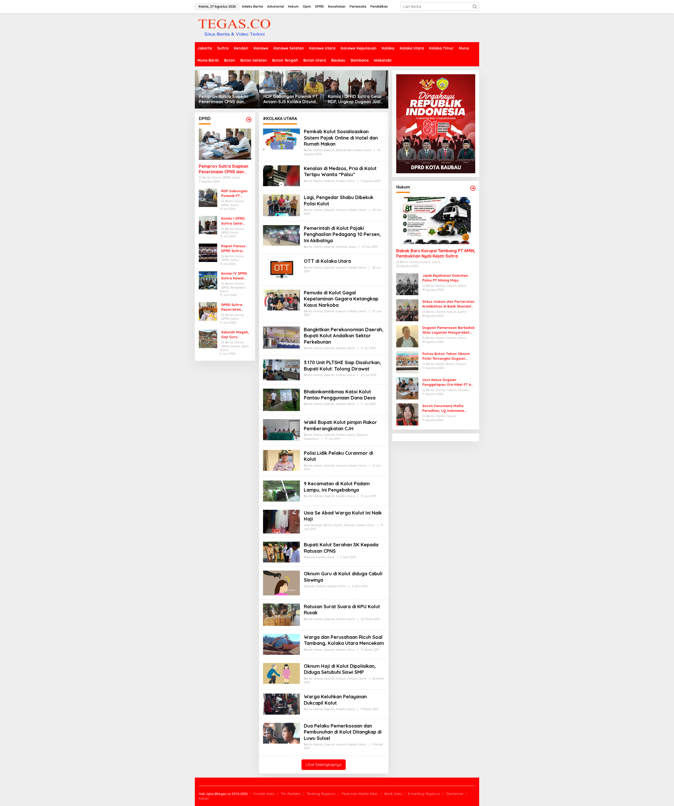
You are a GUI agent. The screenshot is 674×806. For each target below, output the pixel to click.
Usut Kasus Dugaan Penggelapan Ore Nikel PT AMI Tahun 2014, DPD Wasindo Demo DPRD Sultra (448, 382)
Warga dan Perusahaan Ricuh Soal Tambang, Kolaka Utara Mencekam (344, 640)
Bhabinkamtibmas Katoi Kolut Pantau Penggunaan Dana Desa (339, 395)
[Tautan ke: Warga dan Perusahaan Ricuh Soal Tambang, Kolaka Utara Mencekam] (281, 643)
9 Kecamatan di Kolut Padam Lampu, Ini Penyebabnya (337, 487)
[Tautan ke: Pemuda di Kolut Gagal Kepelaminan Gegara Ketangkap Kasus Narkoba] (281, 299)
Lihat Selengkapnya (323, 764)
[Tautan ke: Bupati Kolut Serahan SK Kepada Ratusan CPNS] (281, 551)
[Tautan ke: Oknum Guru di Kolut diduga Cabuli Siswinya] (281, 582)
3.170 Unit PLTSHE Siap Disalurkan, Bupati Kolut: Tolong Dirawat (342, 365)
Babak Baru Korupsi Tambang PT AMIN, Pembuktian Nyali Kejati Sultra (435, 253)
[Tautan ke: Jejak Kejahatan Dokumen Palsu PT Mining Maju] (407, 283)
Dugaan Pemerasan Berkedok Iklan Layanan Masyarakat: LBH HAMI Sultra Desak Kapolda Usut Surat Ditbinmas (448, 330)
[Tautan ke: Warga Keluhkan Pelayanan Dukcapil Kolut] (281, 703)
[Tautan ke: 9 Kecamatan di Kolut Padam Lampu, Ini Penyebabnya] (281, 490)
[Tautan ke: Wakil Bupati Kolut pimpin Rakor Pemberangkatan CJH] (281, 429)
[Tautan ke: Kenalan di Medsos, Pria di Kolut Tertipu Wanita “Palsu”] (281, 175)
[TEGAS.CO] (234, 27)
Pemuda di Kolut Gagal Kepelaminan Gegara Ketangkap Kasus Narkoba (341, 299)
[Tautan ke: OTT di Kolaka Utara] (281, 269)
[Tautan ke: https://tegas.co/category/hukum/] (473, 188)
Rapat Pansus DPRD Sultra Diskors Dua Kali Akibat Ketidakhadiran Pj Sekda (235, 248)
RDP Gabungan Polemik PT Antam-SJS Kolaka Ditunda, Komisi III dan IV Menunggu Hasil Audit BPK (291, 99)
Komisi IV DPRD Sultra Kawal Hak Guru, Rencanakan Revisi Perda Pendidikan (234, 275)
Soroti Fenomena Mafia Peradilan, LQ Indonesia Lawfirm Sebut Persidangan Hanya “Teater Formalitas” (446, 408)
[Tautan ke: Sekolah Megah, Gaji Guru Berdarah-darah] (208, 338)
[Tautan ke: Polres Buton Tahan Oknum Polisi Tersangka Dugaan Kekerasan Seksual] (407, 361)
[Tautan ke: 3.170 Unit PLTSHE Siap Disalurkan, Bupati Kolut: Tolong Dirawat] (281, 369)
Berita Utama (313, 150)
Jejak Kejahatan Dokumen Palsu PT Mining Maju (445, 277)
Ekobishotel (343, 150)
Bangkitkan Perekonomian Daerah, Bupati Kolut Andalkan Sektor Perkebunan (343, 336)
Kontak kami (264, 794)
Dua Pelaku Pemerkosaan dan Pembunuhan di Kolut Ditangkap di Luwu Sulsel (342, 732)
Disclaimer (454, 794)
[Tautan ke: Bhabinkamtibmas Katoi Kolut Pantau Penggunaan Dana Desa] (281, 399)
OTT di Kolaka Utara (327, 261)
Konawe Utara (346, 247)
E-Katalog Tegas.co (424, 794)
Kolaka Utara (362, 150)
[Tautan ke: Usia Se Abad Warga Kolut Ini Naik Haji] (281, 521)
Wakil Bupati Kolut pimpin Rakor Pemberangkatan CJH (340, 425)
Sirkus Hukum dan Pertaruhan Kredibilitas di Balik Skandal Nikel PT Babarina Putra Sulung (448, 304)
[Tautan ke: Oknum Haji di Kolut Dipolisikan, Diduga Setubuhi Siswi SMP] (281, 672)
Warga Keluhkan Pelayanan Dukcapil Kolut (335, 700)
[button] (474, 6)
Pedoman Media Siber (360, 794)
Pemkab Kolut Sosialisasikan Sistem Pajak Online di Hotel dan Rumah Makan (341, 137)
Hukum (341, 210)
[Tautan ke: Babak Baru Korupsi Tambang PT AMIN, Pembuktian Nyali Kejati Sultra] (435, 220)
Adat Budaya (313, 525)
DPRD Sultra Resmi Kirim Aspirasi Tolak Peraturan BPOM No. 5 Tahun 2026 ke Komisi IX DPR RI (236, 307)
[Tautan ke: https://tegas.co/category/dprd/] (249, 119)
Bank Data (393, 794)
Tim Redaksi (290, 794)
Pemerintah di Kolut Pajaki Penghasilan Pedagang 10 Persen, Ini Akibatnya (342, 234)
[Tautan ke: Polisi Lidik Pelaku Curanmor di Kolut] (281, 459)
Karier (204, 798)
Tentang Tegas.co (321, 794)
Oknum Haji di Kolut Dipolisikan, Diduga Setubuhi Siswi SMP (340, 669)
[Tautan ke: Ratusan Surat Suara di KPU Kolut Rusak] (281, 614)
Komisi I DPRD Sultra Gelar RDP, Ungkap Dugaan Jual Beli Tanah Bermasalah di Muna (355, 99)
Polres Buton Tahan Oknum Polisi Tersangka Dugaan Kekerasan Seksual (446, 356)
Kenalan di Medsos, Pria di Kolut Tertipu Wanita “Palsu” (340, 171)
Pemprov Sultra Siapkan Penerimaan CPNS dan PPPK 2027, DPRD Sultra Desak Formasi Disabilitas (225, 99)
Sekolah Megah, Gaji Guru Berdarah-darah (235, 334)
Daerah (329, 150)
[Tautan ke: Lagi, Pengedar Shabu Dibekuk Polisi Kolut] (281, 204)
